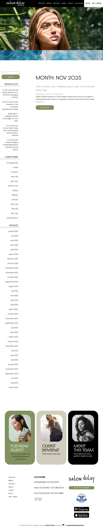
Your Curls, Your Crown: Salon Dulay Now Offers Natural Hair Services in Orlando (10, 130)
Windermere (40, 482)
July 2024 (14, 328)
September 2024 (11, 323)
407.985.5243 (57, 488)
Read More (40, 102)
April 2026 (14, 250)
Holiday (15, 190)
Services (41, 3)
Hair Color (14, 181)
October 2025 (12, 277)
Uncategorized (12, 163)
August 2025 (13, 286)
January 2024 (12, 341)
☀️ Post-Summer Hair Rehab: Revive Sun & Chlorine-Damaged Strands (10, 93)
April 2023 (14, 360)
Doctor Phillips (42, 493)
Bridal (49, 3)
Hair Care (14, 177)
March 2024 (13, 337)
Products (14, 172)
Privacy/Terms (50, 525)
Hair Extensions (12, 218)
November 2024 (12, 318)
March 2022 (13, 387)
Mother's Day (13, 186)
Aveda (63, 3)
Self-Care (14, 204)
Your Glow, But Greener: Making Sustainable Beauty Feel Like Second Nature (10, 145)
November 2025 (12, 273)
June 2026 (14, 240)
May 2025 (14, 300)
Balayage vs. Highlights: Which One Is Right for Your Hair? (10, 117)
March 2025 (13, 309)
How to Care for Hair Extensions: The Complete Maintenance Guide (10, 105)
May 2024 (14, 332)
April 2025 (14, 305)
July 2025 (14, 291)
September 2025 (11, 282)
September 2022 (11, 374)
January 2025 (12, 314)
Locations (79, 3)
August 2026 (13, 231)
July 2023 (14, 351)
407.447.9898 (57, 493)
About (70, 3)
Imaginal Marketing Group (75, 525)
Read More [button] (45, 108)
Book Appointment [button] (81, 488)
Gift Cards (96, 3)
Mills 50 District (42, 488)
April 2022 (14, 383)
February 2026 (12, 259)
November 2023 (12, 346)
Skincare (15, 209)
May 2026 (14, 245)
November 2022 (12, 369)
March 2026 (13, 254)
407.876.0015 (53, 482)
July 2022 (14, 378)
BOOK (88, 3)
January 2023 (12, 364)
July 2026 (14, 236)
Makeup (15, 195)
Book (11, 493)
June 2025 (14, 295)
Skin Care (14, 213)
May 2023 (14, 355)
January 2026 (12, 263)
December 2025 (12, 268)
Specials (56, 3)
